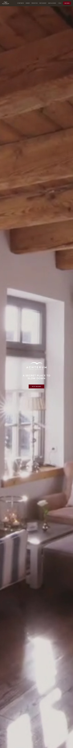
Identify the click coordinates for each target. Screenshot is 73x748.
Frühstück (35, 3)
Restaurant (42, 3)
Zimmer (28, 3)
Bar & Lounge (52, 3)
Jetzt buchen (36, 386)
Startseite (20, 3)
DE (60, 3)
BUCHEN (67, 3)
